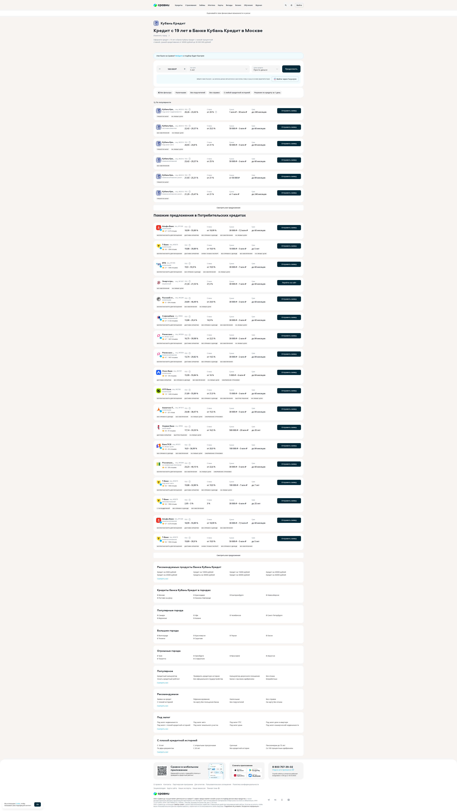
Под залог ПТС (235, 722)
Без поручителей (237, 702)
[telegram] (268, 800)
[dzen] (288, 800)
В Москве (161, 595)
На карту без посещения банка (206, 702)
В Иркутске (270, 656)
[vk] (275, 800)
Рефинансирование (201, 699)
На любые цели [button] (177, 116)
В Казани (197, 618)
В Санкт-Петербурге (274, 615)
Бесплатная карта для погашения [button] (169, 235)
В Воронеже (162, 618)
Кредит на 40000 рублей (240, 575)
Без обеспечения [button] (163, 133)
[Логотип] (161, 793)
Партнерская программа (183, 784)
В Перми (233, 635)
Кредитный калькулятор (167, 676)
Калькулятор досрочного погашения (245, 676)
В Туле (159, 656)
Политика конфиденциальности (246, 784)
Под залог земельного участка (205, 725)
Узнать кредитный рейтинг (168, 679)
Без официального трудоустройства (208, 679)
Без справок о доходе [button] (210, 235)
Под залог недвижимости (167, 722)
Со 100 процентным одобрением (279, 748)
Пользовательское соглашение (218, 784)
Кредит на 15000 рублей (240, 572)
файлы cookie (179, 804)
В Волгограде (162, 635)
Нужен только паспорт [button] (210, 253)
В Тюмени (161, 638)
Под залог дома (236, 725)
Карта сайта (172, 788)
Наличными (235, 699)
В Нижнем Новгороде (202, 598)
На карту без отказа (274, 702)
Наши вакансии (199, 788)
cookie (18, 803)
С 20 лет (196, 748)
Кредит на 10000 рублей (203, 572)
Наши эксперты (184, 788)
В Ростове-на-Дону (164, 598)
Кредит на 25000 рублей (167, 575)
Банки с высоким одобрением (242, 679)
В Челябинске (235, 615)
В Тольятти (161, 659)
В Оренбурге (198, 656)
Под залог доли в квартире (277, 722)
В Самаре (161, 615)
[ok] (282, 800)
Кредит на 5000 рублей (166, 572)
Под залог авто (199, 722)
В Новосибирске (272, 595)
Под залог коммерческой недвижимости (282, 725)
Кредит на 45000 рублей (276, 575)
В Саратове (198, 638)
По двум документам (165, 748)
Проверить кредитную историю (206, 676)
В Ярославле (235, 656)
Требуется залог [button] (163, 116)
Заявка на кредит (164, 699)
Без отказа (270, 676)
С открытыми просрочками (204, 745)
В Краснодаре (199, 595)
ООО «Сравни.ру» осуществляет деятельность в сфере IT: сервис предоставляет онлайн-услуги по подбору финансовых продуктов (200, 799)
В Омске (269, 635)
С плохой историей (165, 702)
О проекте (158, 784)
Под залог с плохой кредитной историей (173, 725)
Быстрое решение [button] (241, 398)
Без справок (271, 699)
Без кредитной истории (239, 748)
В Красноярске (199, 635)
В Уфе (195, 615)
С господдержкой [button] (163, 508)
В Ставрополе (199, 659)
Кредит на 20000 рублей (276, 572)
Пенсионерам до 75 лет (275, 745)
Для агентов (199, 784)
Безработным (271, 679)
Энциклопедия (160, 788)
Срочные (233, 745)
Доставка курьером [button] (192, 235)
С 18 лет (160, 745)
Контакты (167, 784)
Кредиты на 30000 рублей (204, 575)
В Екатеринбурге (236, 595)
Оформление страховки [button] (231, 380)
